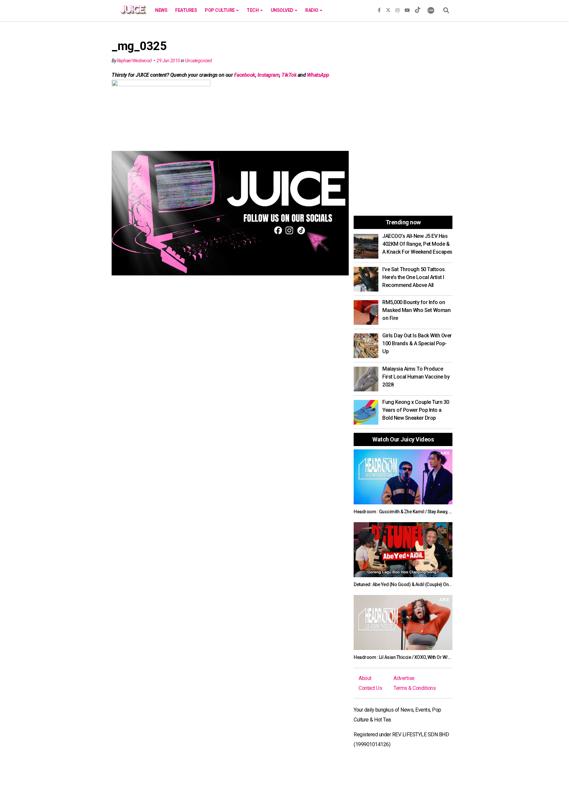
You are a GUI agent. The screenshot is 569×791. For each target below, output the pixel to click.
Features (186, 10)
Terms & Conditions (414, 688)
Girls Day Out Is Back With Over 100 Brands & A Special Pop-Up (417, 343)
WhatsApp (318, 75)
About (365, 678)
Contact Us (370, 688)
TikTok (289, 75)
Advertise (404, 678)
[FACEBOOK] (379, 9)
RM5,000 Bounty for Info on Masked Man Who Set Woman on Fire (416, 310)
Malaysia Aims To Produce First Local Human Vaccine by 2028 (415, 377)
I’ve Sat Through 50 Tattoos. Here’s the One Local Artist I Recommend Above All (414, 277)
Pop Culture (220, 10)
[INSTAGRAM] (397, 9)
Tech (253, 10)
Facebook (244, 75)
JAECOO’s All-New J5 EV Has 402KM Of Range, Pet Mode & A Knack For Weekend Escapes (417, 244)
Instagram (268, 75)
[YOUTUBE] (407, 9)
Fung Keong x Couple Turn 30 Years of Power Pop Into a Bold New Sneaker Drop (415, 410)
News (161, 10)
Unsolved (282, 10)
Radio (312, 10)
